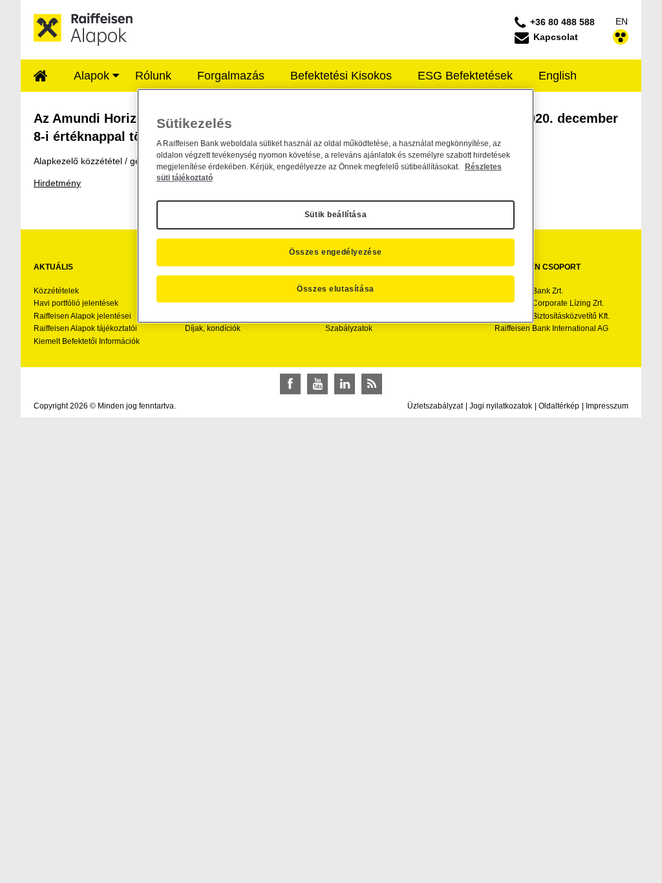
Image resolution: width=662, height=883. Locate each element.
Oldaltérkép (559, 405)
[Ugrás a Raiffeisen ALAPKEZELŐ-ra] (83, 29)
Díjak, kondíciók (212, 328)
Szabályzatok (348, 328)
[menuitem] (41, 77)
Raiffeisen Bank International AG (551, 328)
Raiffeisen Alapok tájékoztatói (85, 328)
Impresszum (607, 405)
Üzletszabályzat (435, 405)
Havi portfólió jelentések (76, 303)
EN (621, 21)
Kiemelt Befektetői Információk (87, 341)
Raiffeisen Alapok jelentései (82, 316)
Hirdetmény (57, 183)
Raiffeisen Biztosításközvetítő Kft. (552, 316)
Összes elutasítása (335, 288)
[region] (335, 206)
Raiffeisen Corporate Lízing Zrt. (549, 303)
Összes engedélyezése (335, 252)
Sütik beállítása (335, 214)
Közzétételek (56, 290)
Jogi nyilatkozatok (500, 405)
